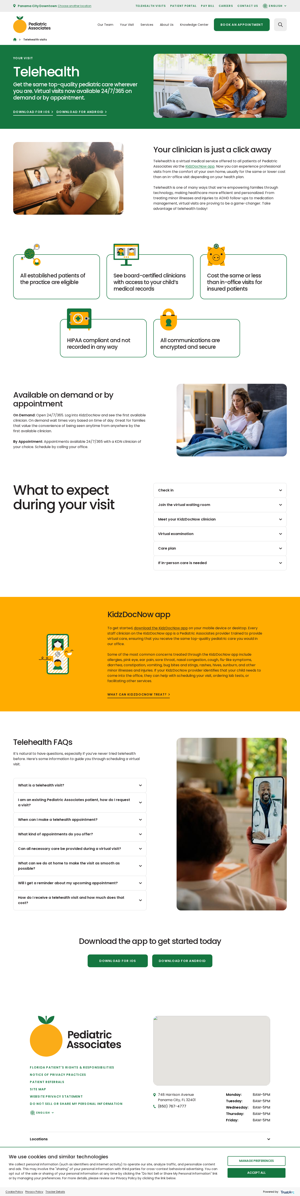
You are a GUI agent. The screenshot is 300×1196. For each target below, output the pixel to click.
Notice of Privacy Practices (58, 1075)
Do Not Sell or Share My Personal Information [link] (76, 1104)
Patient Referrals (47, 1082)
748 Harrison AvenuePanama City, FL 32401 (177, 1097)
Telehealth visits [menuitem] (151, 6)
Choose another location (74, 6)
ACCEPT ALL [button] (256, 1172)
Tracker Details (55, 1192)
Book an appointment (241, 24)
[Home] (14, 39)
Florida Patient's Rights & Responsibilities (72, 1067)
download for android (79, 112)
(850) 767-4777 (172, 1106)
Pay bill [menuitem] (207, 6)
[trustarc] (287, 1191)
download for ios (31, 112)
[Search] (280, 24)
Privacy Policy (34, 1192)
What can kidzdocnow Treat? (137, 694)
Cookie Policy (14, 1192)
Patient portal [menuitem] (183, 6)
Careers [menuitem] (226, 6)
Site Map (38, 1089)
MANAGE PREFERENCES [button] (256, 1161)
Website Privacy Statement (56, 1096)
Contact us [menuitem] (247, 6)
